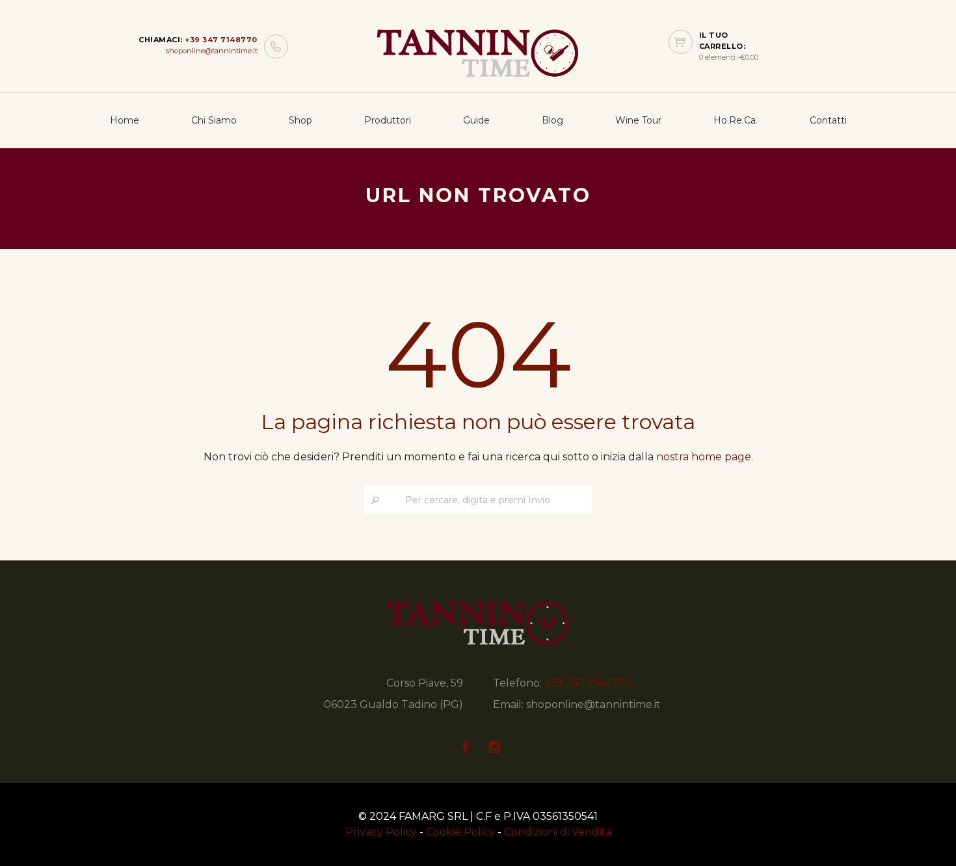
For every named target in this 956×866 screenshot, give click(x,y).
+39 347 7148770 (221, 39)
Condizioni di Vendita (557, 832)
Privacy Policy (381, 832)
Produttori (387, 120)
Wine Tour (638, 120)
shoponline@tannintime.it (212, 50)
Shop (300, 120)
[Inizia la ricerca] (375, 500)
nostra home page (703, 457)
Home (124, 120)
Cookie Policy (460, 832)
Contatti (828, 120)
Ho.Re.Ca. (735, 120)
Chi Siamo (214, 120)
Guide (476, 120)
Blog (552, 120)
